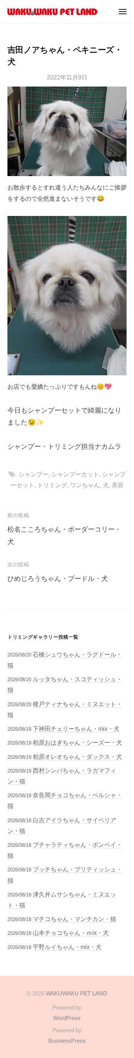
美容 (118, 485)
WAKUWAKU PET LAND (76, 993)
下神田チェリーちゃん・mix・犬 (76, 728)
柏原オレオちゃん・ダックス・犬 (77, 756)
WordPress (67, 1018)
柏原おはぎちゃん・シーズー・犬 (77, 742)
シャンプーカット (75, 474)
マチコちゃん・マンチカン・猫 (74, 918)
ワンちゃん (85, 485)
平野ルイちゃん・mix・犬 (67, 946)
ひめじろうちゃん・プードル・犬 (57, 578)
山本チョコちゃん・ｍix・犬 (71, 932)
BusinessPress (67, 1040)
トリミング (52, 485)
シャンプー (33, 474)
